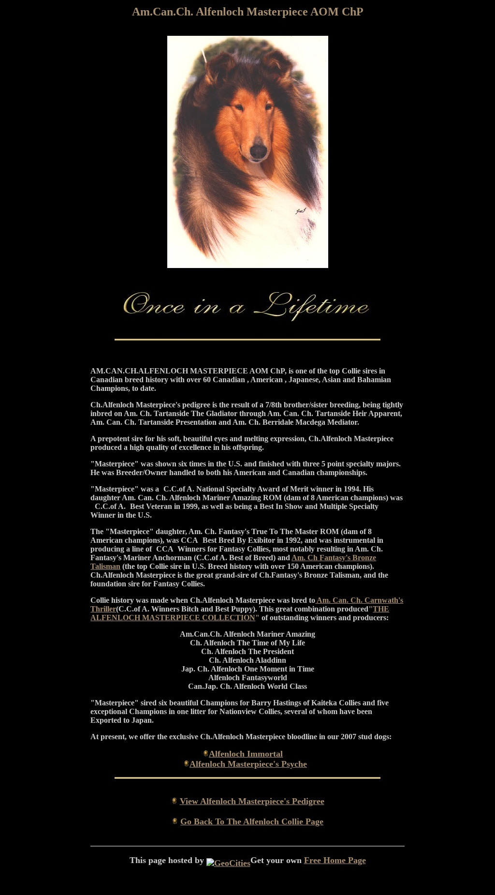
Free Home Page (335, 860)
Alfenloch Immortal (246, 754)
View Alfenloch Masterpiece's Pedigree (252, 801)
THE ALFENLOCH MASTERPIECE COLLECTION (239, 613)
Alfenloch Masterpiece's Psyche (248, 764)
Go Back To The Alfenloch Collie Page (251, 821)
